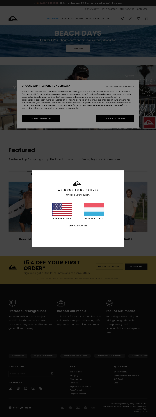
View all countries (78, 226)
